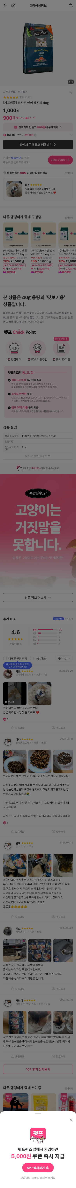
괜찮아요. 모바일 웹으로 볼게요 (38, 1178)
